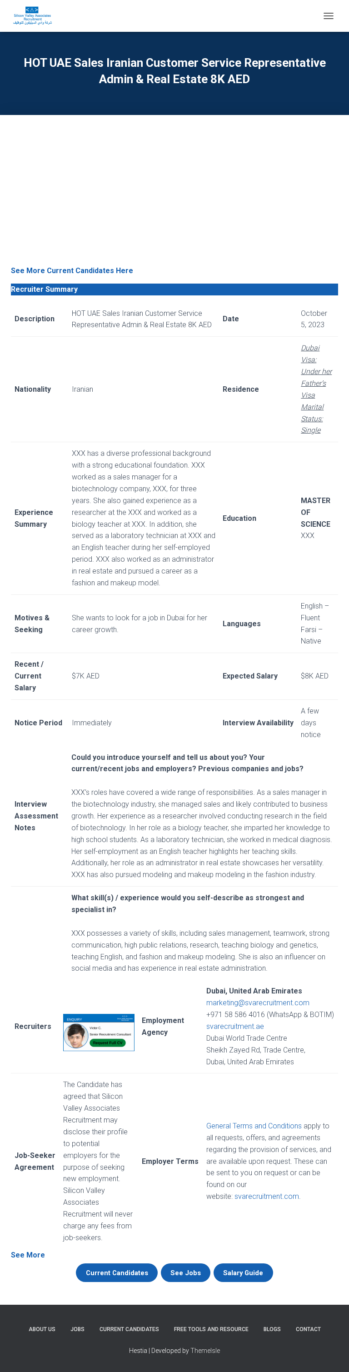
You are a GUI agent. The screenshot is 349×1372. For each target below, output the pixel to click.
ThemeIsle (205, 1350)
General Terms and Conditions (254, 1126)
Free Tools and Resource (211, 1329)
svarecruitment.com (266, 1196)
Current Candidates (129, 1329)
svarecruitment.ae (235, 1026)
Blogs (272, 1329)
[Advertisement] (174, 196)
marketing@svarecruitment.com (257, 1002)
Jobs (77, 1329)
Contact (308, 1329)
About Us (42, 1329)
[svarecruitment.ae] (36, 16)
